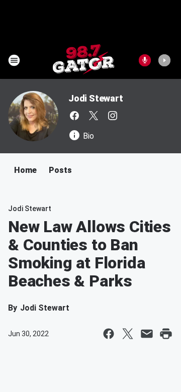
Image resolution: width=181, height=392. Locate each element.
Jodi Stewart (95, 98)
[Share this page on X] (128, 334)
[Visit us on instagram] (113, 116)
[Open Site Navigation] (14, 60)
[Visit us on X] (93, 116)
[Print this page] (166, 334)
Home (25, 170)
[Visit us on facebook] (74, 116)
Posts (60, 170)
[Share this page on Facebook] (109, 334)
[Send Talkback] (145, 60)
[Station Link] (83, 60)
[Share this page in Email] (147, 334)
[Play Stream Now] (164, 60)
